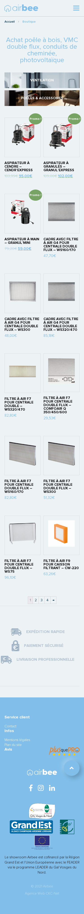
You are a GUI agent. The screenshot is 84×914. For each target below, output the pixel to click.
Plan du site (13, 745)
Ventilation (42, 80)
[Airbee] (21, 8)
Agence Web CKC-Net (42, 893)
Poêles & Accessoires (42, 98)
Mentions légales (17, 740)
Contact (10, 726)
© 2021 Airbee (42, 886)
